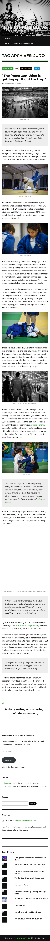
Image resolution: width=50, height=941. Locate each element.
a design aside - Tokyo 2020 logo (30, 864)
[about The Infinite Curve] (3, 703)
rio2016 (36, 68)
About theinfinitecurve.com (19, 43)
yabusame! (19, 905)
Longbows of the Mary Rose (27, 912)
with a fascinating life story (27, 625)
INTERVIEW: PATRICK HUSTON (28, 919)
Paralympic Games (26, 68)
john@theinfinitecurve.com (25, 821)
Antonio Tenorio (37, 424)
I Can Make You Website (21, 938)
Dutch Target (7, 786)
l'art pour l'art (21, 885)
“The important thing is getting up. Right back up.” (24, 77)
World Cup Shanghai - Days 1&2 (29, 878)
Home (7, 39)
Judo (16, 68)
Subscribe (9, 760)
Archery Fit (6, 783)
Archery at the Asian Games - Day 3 (31, 898)
